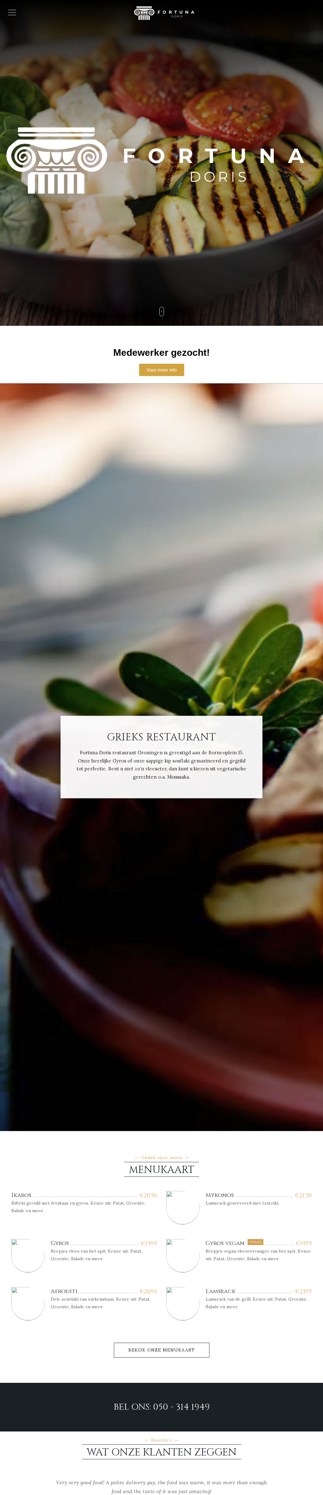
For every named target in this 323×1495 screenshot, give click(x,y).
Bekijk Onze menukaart (161, 1350)
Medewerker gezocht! (161, 352)
